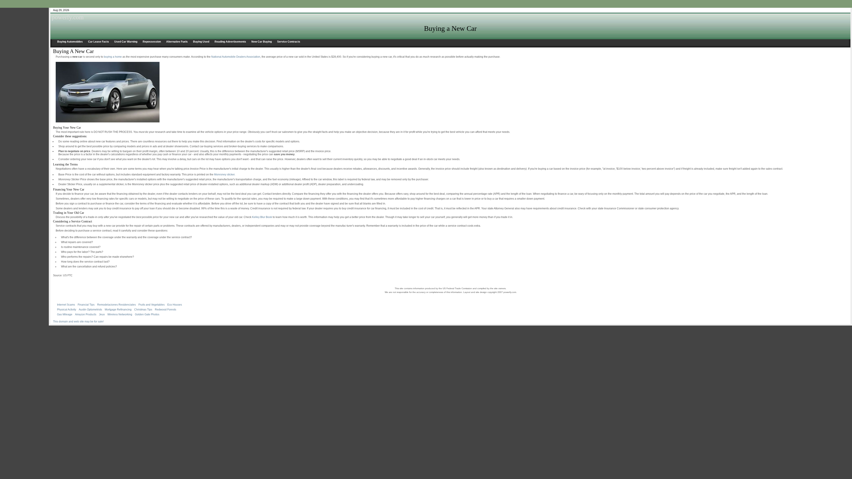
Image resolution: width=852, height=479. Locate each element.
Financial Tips (86, 304)
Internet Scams (66, 304)
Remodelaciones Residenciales (116, 304)
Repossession (152, 41)
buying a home (113, 56)
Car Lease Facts (98, 41)
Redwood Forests (165, 309)
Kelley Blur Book (262, 217)
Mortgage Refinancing (118, 309)
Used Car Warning (125, 41)
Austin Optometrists (90, 309)
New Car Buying (261, 41)
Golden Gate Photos (147, 314)
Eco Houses (174, 304)
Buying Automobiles (70, 41)
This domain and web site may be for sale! (78, 321)
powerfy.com (68, 17)
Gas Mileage (64, 314)
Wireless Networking (119, 314)
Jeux (102, 314)
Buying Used (201, 41)
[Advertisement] (426, 1)
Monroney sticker (224, 174)
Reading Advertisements (230, 41)
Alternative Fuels (177, 41)
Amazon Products (85, 314)
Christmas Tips (143, 309)
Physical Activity (66, 309)
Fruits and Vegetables (151, 304)
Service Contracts (288, 41)
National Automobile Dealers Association (235, 56)
